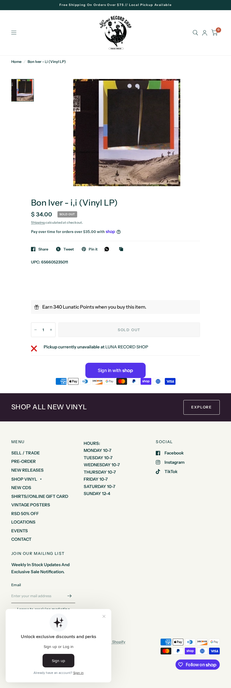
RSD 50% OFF (25, 513)
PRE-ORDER (23, 461)
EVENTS (19, 530)
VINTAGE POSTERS (30, 504)
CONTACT (21, 539)
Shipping (38, 222)
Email (16, 585)
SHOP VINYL (24, 479)
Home (16, 61)
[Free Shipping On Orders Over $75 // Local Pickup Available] (115, 5)
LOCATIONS (23, 522)
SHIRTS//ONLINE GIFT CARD (39, 496)
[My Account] (204, 32)
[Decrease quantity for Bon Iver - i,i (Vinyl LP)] (35, 330)
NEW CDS (21, 487)
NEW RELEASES (27, 470)
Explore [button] (201, 407)
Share (43, 249)
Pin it (93, 249)
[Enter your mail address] (69, 595)
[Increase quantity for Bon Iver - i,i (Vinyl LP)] (51, 330)
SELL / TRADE (25, 453)
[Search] (195, 32)
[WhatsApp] (108, 249)
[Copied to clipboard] (122, 249)
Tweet (68, 249)
